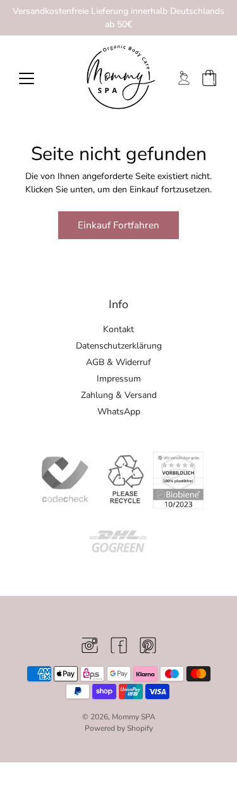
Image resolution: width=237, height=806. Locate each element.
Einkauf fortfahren (118, 225)
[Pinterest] (148, 645)
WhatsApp (118, 412)
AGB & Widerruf (118, 362)
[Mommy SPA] (118, 77)
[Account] (184, 78)
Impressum (119, 379)
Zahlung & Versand (119, 395)
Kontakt (118, 329)
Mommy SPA (133, 717)
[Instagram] (89, 645)
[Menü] (26, 78)
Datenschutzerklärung (119, 346)
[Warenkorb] (209, 78)
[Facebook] (118, 645)
